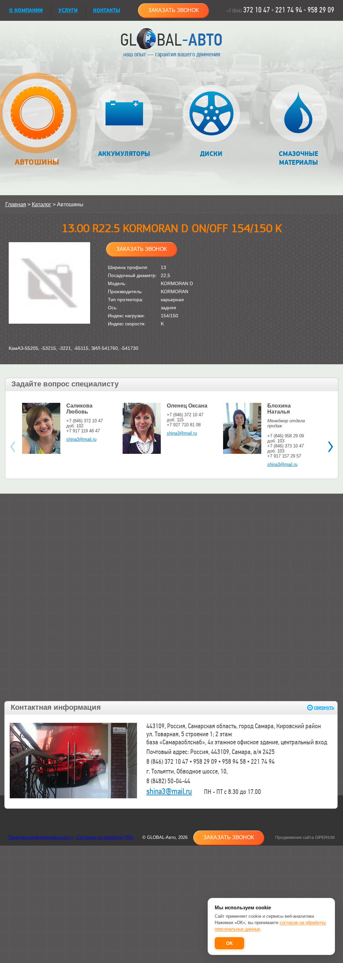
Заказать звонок (173, 10)
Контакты (106, 10)
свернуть (324, 707)
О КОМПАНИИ (26, 10)
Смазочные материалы (298, 158)
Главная (15, 204)
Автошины (37, 162)
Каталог (41, 204)
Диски (211, 154)
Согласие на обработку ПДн (105, 837)
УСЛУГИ (68, 10)
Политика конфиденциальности (41, 837)
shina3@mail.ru (81, 439)
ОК (229, 943)
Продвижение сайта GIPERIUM (305, 837)
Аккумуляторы (124, 154)
